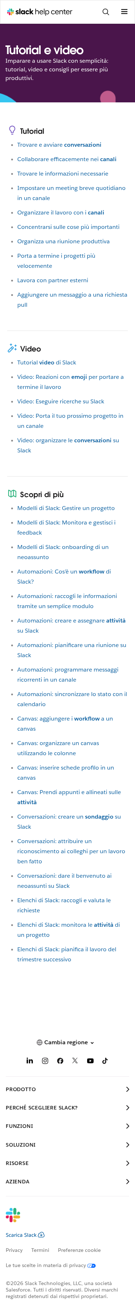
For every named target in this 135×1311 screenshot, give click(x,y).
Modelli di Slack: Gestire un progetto (66, 508)
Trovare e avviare (59, 145)
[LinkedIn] (30, 1062)
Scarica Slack (21, 1235)
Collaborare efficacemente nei (67, 159)
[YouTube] (90, 1062)
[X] (75, 1062)
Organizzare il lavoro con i (60, 212)
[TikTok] (105, 1062)
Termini (40, 1250)
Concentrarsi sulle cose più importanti (68, 227)
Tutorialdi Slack (46, 362)
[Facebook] (60, 1062)
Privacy (14, 1250)
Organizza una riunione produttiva (63, 241)
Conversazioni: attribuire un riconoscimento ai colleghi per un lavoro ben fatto (71, 851)
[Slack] (62, 1220)
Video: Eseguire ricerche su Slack (60, 401)
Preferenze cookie (79, 1250)
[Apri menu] (124, 11)
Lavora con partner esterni (52, 280)
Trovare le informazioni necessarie (62, 173)
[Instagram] (45, 1062)
